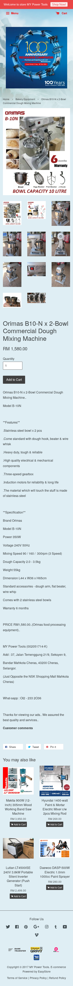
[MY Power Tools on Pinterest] (26, 927)
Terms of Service (17, 978)
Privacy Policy (38, 978)
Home (6, 99)
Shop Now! (59, 4)
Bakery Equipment (25, 99)
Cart (64, 13)
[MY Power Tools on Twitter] (8, 927)
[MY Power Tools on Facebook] (17, 927)
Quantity (8, 358)
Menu (14, 13)
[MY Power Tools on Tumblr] (56, 927)
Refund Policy (57, 978)
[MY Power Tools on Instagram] (47, 927)
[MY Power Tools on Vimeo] (36, 935)
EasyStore (44, 971)
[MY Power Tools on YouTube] (65, 927)
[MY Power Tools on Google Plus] (36, 927)
